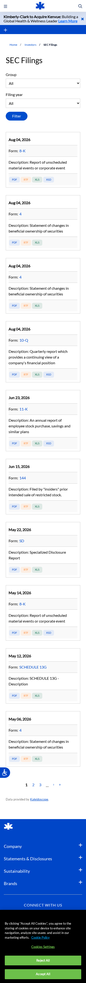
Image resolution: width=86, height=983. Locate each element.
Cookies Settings (43, 947)
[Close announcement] (82, 19)
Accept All (43, 974)
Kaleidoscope (39, 799)
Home (13, 44)
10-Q (23, 340)
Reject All (42, 960)
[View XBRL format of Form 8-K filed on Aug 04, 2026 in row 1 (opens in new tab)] (48, 180)
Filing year (14, 94)
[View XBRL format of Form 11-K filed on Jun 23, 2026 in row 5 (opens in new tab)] (48, 443)
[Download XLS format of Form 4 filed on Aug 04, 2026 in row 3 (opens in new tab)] (37, 306)
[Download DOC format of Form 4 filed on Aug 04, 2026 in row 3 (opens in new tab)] (26, 306)
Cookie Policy (40, 937)
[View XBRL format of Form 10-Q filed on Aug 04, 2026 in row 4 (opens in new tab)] (48, 375)
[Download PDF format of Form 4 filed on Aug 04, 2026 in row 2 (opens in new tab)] (14, 243)
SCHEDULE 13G (33, 667)
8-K (22, 150)
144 (22, 478)
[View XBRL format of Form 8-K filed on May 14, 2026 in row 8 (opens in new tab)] (48, 633)
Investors (30, 44)
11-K (23, 409)
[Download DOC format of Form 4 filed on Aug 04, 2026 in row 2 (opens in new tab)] (26, 243)
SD (21, 540)
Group (11, 74)
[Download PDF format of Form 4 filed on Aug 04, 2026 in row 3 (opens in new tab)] (14, 306)
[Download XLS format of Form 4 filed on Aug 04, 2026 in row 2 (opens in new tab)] (37, 243)
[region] (43, 946)
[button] (80, 6)
